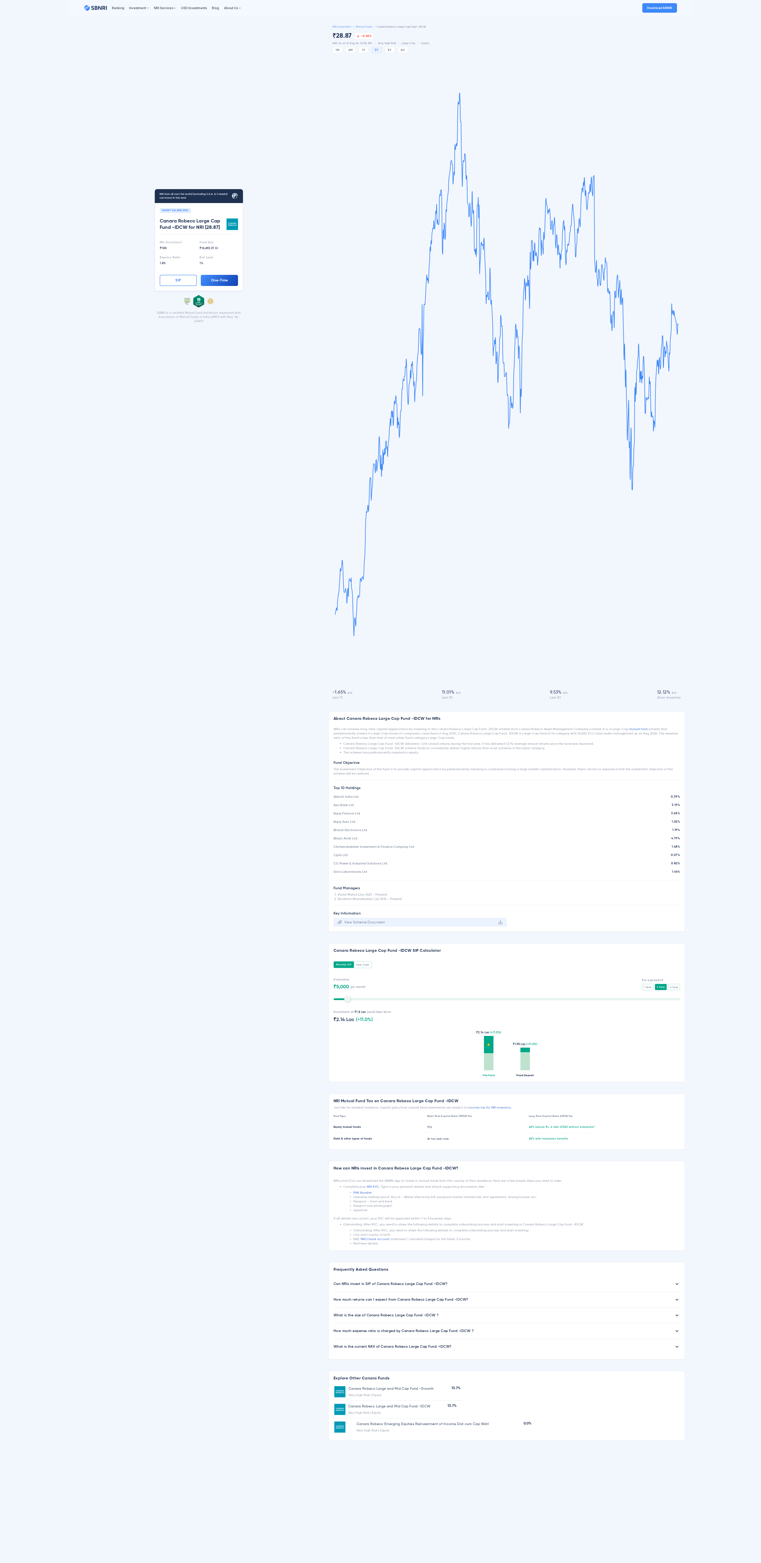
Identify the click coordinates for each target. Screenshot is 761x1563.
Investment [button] (137, 8)
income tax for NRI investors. (489, 1107)
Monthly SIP (344, 964)
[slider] (347, 999)
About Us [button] (231, 8)
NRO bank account (375, 1239)
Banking (118, 8)
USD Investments (194, 8)
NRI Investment (342, 27)
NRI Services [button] (163, 8)
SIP (178, 280)
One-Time (219, 280)
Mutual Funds (364, 27)
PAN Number (362, 1192)
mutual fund (638, 729)
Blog (215, 8)
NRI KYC (373, 1187)
